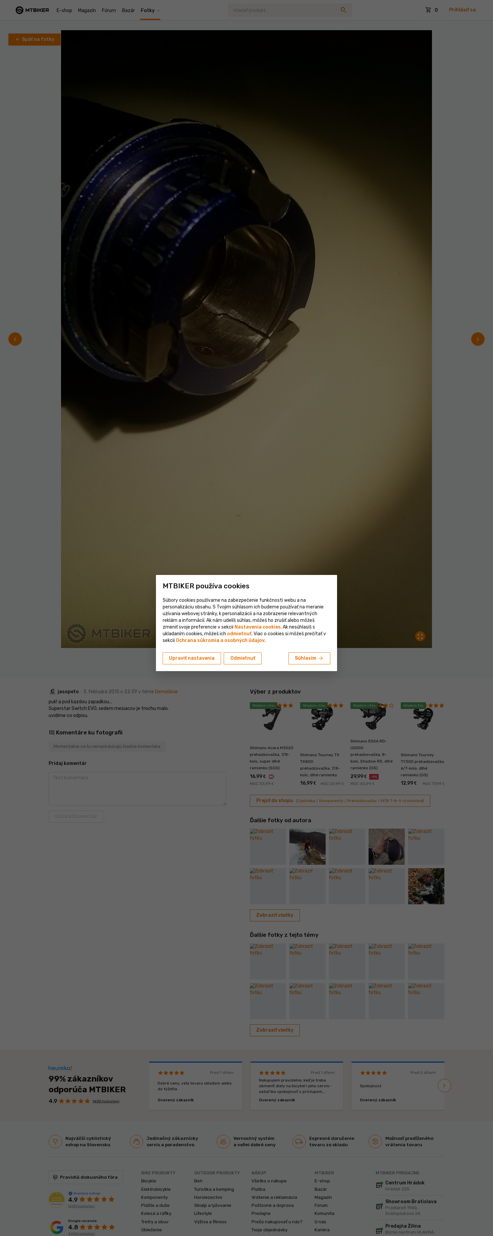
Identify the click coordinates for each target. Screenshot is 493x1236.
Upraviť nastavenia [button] (192, 658)
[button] (239, 634)
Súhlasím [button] (309, 658)
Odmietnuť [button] (242, 658)
